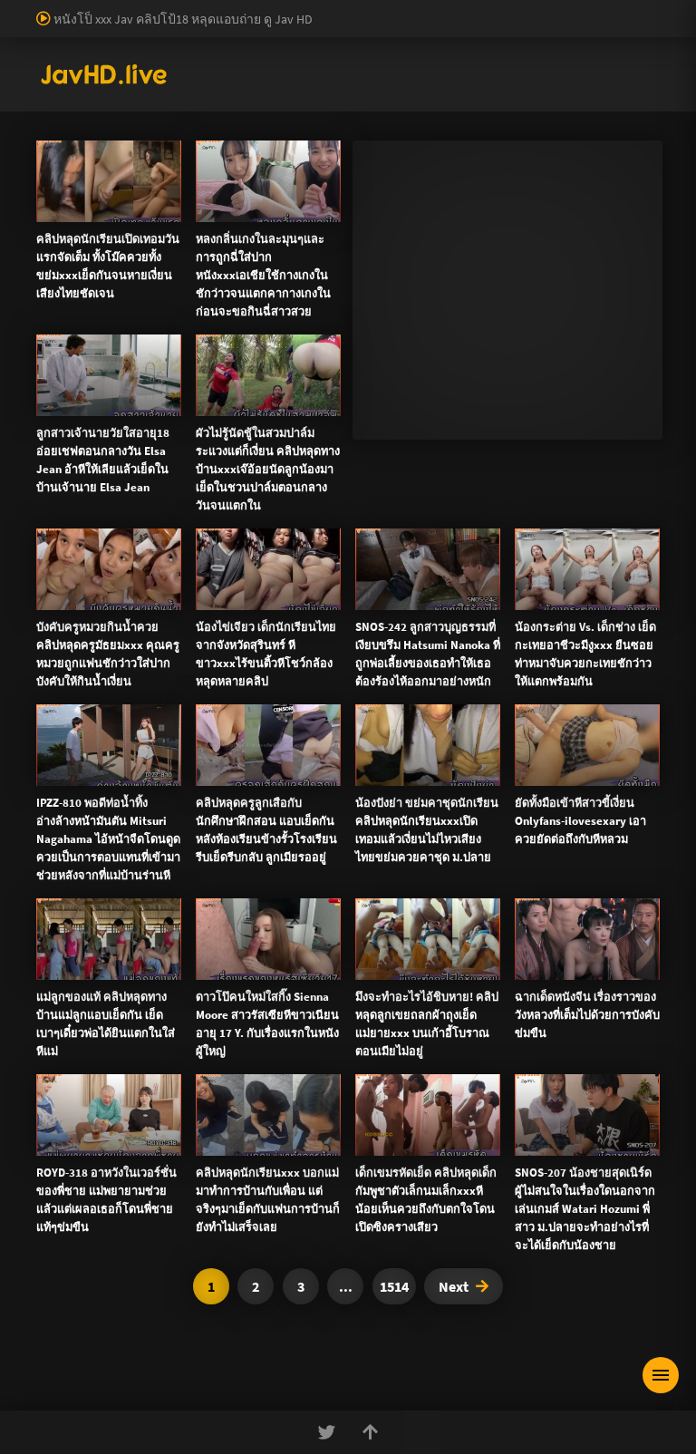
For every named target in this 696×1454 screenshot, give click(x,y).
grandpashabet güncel (60, 66)
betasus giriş (620, 28)
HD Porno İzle (307, 1094)
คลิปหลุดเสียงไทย (256, 407)
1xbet (562, 28)
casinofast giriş (411, 47)
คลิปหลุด (79, 445)
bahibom (435, 9)
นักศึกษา (592, 483)
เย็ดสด (512, 483)
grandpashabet (614, 47)
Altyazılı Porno (221, 1094)
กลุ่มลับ (207, 445)
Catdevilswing (146, 445)
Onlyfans (97, 743)
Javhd (434, 1094)
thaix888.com (581, 958)
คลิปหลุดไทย (170, 407)
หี (537, 483)
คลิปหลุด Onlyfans (436, 743)
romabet (484, 47)
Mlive (109, 502)
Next (454, 1286)
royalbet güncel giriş (222, 9)
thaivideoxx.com (379, 901)
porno (17, 9)
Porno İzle (381, 1094)
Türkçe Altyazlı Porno (148, 85)
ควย (555, 483)
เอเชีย (437, 787)
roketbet (540, 47)
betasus (21, 47)
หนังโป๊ (112, 407)
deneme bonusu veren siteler (548, 9)
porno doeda (128, 9)
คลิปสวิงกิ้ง (202, 743)
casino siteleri (197, 28)
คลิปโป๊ (264, 787)
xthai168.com (508, 825)
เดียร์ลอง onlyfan (355, 407)
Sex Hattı (61, 85)
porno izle (63, 9)
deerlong (152, 502)
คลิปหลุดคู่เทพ (581, 743)
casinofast (375, 9)
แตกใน (471, 483)
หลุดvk (587, 621)
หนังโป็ (353, 787)
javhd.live (63, 407)
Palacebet (312, 9)
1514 (394, 1286)
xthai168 (483, 1094)
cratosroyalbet (259, 47)
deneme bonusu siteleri (307, 28)
